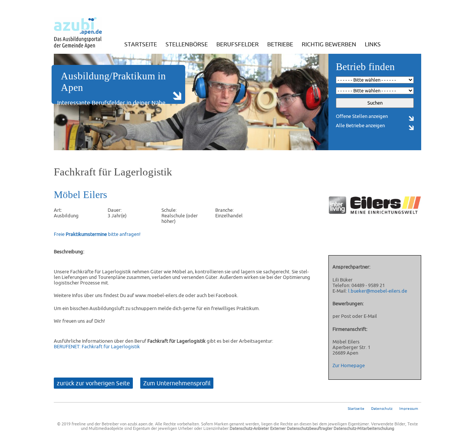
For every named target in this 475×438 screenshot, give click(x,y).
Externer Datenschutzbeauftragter (301, 428)
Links (373, 44)
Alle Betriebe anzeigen (360, 125)
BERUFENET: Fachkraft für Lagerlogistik (97, 346)
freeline (79, 424)
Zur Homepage (348, 365)
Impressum (408, 408)
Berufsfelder (237, 44)
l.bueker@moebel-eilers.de (377, 291)
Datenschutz (382, 408)
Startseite (140, 44)
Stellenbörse (187, 44)
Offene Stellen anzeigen (362, 116)
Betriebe (280, 44)
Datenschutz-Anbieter (249, 428)
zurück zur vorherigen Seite (93, 383)
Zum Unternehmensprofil (176, 383)
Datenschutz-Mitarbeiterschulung (364, 428)
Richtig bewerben (329, 44)
